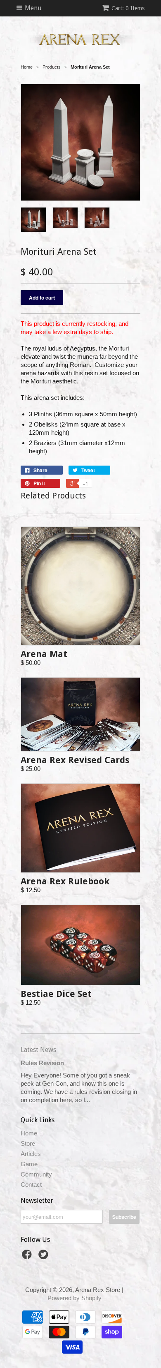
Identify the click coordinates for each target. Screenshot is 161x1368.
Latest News (38, 1050)
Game (29, 1163)
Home (29, 1133)
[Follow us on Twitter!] (44, 1257)
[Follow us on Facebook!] (28, 1257)
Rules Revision (42, 1062)
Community (36, 1174)
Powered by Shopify (74, 1297)
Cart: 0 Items (127, 8)
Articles (31, 1153)
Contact (31, 1184)
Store (28, 1143)
